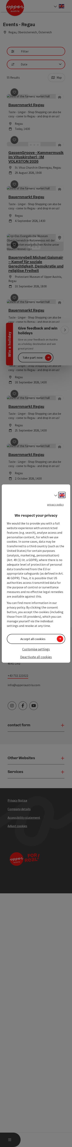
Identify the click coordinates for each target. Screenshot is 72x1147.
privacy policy (55, 504)
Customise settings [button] (36, 649)
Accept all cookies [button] (32, 639)
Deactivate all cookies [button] (36, 657)
